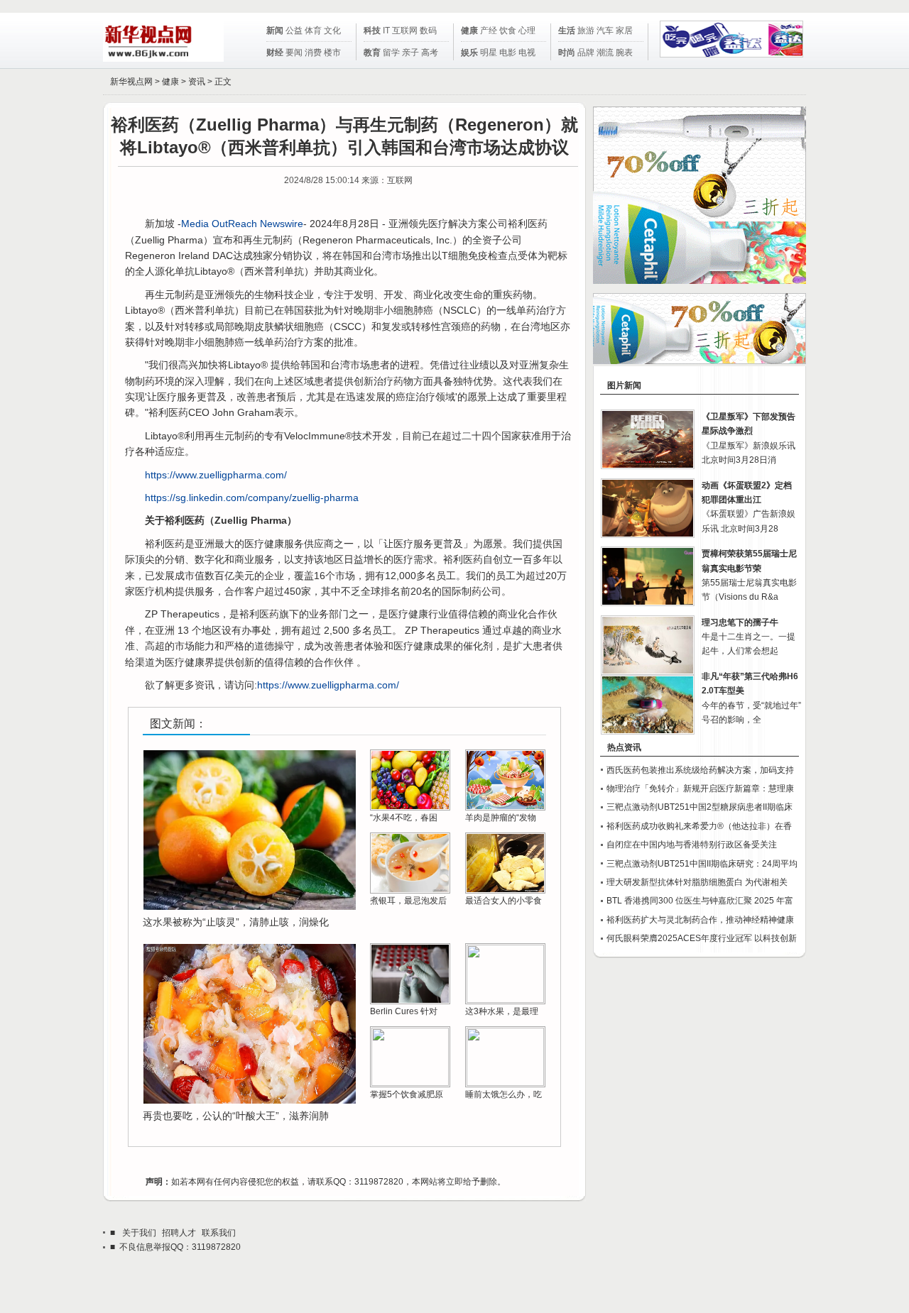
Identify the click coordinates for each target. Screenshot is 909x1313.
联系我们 (219, 1233)
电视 (526, 52)
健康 (469, 30)
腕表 (624, 52)
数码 (428, 30)
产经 (488, 30)
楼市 (332, 52)
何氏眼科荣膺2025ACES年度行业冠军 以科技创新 (701, 938)
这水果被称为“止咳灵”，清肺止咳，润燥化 (236, 922)
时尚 (566, 52)
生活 (566, 30)
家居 (624, 30)
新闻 (274, 30)
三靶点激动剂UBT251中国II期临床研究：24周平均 (702, 864)
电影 (507, 52)
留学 (391, 52)
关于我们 (139, 1233)
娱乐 (469, 52)
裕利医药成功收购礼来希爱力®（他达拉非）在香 (699, 826)
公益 (294, 30)
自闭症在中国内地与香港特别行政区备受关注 (691, 845)
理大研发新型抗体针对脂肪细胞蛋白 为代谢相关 (697, 882)
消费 (313, 52)
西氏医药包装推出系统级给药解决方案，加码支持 (700, 770)
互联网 (405, 30)
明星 (488, 52)
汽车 (605, 30)
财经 (274, 52)
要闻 (294, 52)
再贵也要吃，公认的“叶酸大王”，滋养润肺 (236, 1115)
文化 (332, 30)
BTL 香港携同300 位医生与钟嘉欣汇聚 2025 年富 (699, 901)
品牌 (585, 52)
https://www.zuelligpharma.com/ (216, 474)
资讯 (196, 82)
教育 (372, 52)
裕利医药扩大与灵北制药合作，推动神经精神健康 (700, 920)
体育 (313, 30)
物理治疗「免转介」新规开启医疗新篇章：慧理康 (700, 788)
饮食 (507, 30)
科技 (372, 30)
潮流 (605, 52)
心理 (526, 30)
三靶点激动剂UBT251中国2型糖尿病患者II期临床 (699, 807)
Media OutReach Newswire (242, 223)
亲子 (410, 52)
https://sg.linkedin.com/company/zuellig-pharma (252, 497)
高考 (429, 52)
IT (386, 30)
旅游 (585, 30)
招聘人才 (179, 1233)
